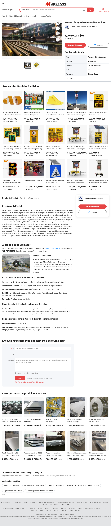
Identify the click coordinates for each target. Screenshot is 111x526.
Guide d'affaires (54, 504)
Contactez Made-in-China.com (65, 502)
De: (13, 348)
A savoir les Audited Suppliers (99, 502)
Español (55, 508)
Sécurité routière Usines (12, 485)
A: (13, 354)
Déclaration (17, 502)
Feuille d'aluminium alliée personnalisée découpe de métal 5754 (11, 455)
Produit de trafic (93, 485)
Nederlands (34, 510)
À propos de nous (6, 502)
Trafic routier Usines (55, 485)
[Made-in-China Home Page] (55, 4)
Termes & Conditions (77, 518)
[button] (3, 3)
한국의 (98, 508)
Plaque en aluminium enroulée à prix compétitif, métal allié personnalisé (97, 455)
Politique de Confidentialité (46, 502)
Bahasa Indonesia (75, 510)
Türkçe (56, 510)
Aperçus (44, 504)
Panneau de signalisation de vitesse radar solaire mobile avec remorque (98, 181)
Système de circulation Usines (34, 485)
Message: (11, 360)
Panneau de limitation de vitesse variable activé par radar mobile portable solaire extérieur (77, 147)
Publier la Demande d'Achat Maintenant (29, 382)
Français (47, 508)
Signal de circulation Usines (13, 491)
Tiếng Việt (64, 510)
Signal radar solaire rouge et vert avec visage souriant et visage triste (12, 147)
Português (72, 508)
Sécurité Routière (31, 16)
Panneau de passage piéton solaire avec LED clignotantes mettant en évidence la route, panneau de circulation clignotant (55, 181)
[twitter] (68, 504)
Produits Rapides (82, 502)
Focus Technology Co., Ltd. (54, 514)
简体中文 (24, 508)
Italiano (80, 508)
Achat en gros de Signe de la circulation (40, 491)
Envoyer (20, 378)
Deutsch (63, 508)
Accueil (4, 16)
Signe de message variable (33, 180)
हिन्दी (41, 510)
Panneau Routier (45, 16)
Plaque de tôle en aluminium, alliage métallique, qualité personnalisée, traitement (77, 455)
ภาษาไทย (48, 510)
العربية (104, 508)
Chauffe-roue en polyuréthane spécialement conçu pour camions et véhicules (55, 113)
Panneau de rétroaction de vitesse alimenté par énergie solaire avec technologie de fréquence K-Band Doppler (33, 147)
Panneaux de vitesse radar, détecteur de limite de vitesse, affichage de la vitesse (98, 113)
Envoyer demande (75, 45)
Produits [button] (25, 10)
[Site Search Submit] (90, 10)
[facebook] (63, 504)
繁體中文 (32, 508)
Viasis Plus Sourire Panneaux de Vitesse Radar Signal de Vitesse (12, 181)
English (17, 508)
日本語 (40, 508)
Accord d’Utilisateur (29, 502)
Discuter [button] (100, 45)
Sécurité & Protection (16, 16)
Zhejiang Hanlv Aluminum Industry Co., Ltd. (84, 26)
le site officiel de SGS (52, 248)
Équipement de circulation (75, 485)
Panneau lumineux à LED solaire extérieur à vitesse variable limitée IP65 (75, 181)
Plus (3, 495)
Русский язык (89, 508)
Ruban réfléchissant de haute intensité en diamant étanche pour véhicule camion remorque (12, 113)
